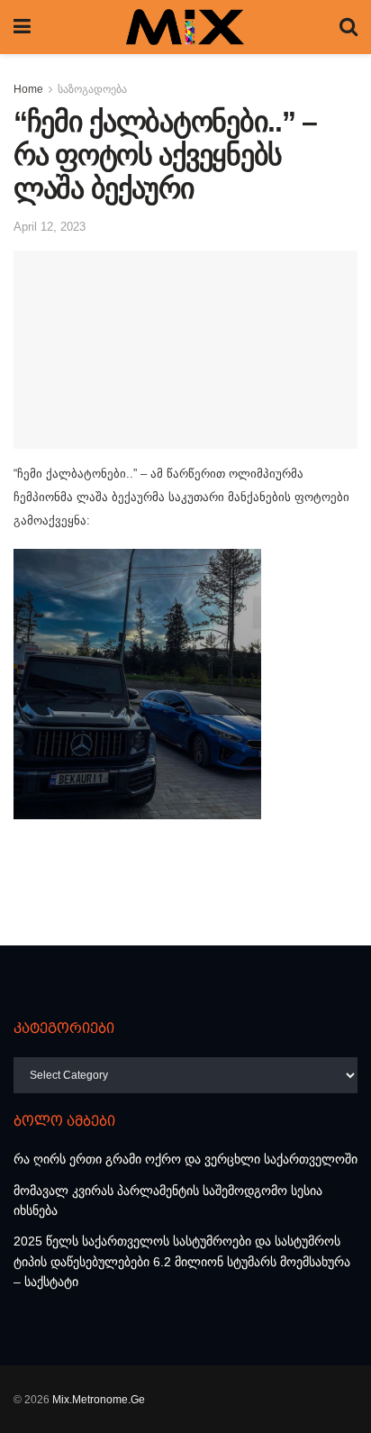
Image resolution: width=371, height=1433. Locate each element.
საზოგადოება (92, 89)
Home (28, 89)
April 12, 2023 (50, 226)
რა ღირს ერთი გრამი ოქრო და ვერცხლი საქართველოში (185, 1159)
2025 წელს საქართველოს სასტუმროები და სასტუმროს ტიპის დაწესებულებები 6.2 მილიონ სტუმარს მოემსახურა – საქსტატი (182, 1261)
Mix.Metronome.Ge (98, 1399)
